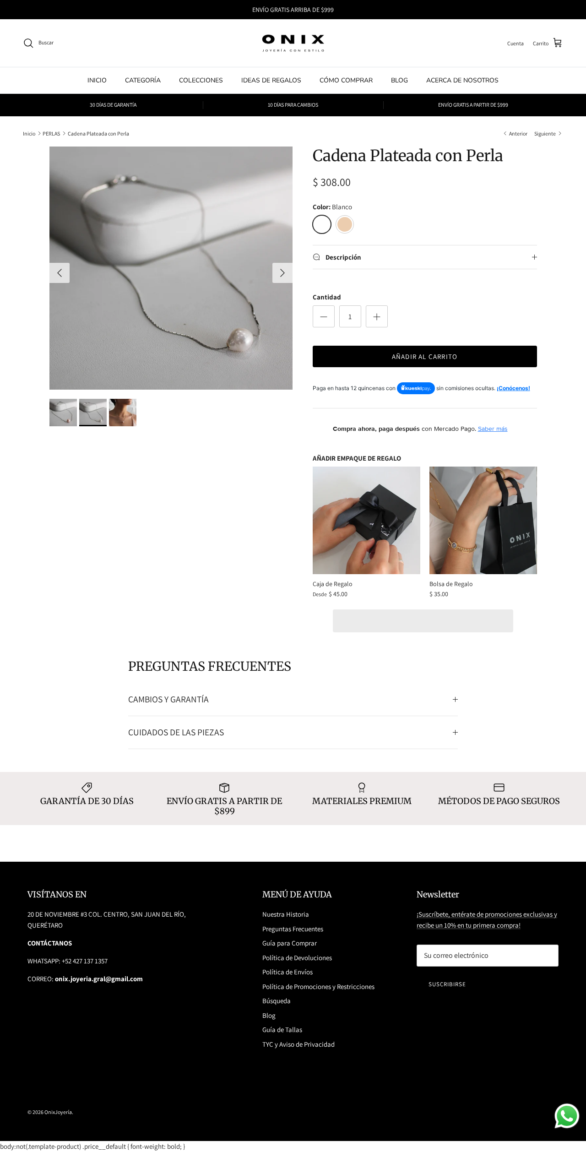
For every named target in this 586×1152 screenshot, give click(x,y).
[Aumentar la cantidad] (377, 316)
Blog (269, 1015)
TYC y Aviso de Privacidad (298, 1044)
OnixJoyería (58, 1112)
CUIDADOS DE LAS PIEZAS (176, 732)
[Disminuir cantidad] (324, 316)
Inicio (29, 133)
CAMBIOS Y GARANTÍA (168, 699)
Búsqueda (276, 1000)
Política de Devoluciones (297, 957)
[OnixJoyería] (293, 43)
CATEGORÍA (143, 80)
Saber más (493, 428)
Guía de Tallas (282, 1029)
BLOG (399, 80)
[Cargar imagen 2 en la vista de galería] (171, 268)
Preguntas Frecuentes (292, 928)
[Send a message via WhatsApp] (567, 1116)
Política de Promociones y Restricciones (318, 986)
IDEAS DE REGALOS (271, 80)
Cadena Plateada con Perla (98, 133)
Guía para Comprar (289, 943)
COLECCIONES (201, 80)
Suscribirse (447, 984)
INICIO (97, 80)
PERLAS (51, 133)
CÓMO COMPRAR (346, 80)
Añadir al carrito (424, 356)
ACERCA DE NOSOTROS (462, 80)
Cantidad (327, 297)
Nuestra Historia (285, 914)
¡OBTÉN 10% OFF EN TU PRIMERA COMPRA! (293, 10)
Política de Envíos (287, 971)
